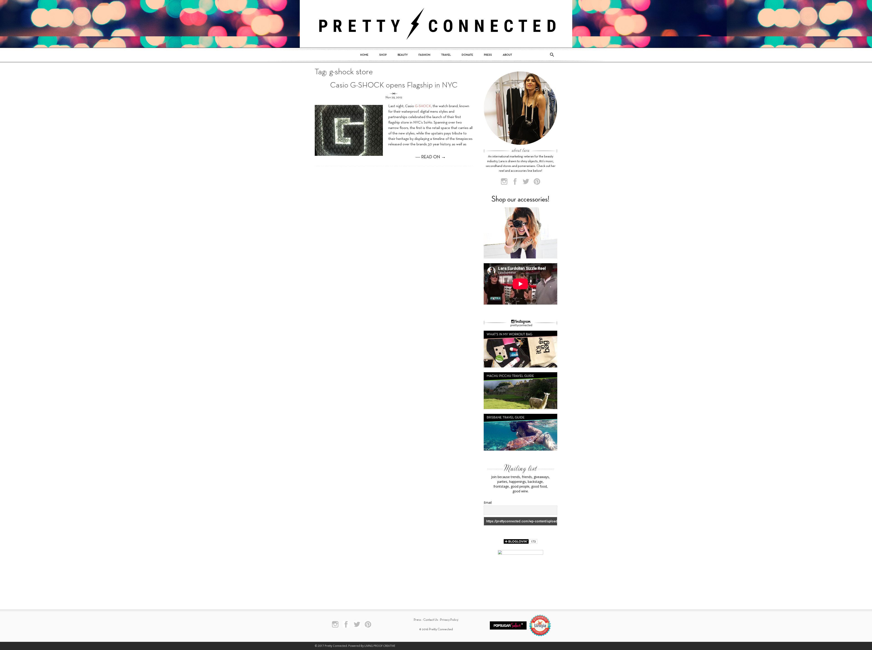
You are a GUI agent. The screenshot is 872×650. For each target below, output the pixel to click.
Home (364, 55)
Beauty (403, 55)
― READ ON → (431, 157)
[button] (551, 55)
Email (488, 502)
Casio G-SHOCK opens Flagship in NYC (394, 85)
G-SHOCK (423, 106)
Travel (446, 55)
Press (488, 55)
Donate (467, 55)
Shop (383, 55)
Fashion (424, 55)
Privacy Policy (449, 619)
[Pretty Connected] (436, 24)
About (507, 55)
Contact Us (430, 619)
